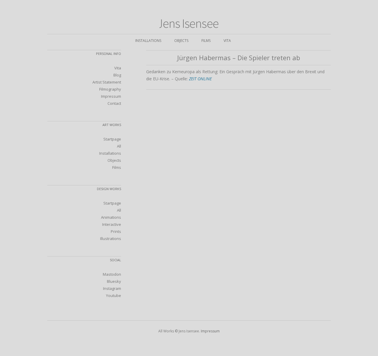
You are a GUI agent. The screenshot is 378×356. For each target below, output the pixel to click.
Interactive (111, 224)
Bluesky (114, 281)
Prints (116, 231)
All (119, 146)
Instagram (112, 288)
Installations (148, 40)
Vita (227, 40)
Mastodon (112, 274)
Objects (181, 40)
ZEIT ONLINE (200, 78)
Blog (117, 75)
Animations (111, 217)
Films (206, 40)
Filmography (110, 89)
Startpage (112, 139)
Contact (114, 103)
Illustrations (110, 238)
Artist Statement (106, 82)
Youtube (113, 295)
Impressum (111, 96)
